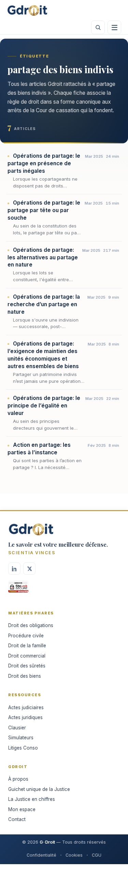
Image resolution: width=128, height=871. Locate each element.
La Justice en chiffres (31, 799)
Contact (17, 819)
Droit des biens (24, 676)
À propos (18, 779)
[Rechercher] (98, 27)
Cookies (74, 855)
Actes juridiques (25, 717)
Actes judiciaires (26, 707)
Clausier (17, 727)
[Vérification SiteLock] (18, 589)
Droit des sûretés (26, 665)
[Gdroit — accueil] (27, 10)
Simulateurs (20, 737)
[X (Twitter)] (29, 568)
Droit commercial (26, 656)
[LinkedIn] (14, 568)
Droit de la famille (27, 645)
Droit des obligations (30, 625)
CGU (96, 855)
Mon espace (21, 809)
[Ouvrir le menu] (114, 27)
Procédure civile (26, 635)
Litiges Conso (23, 748)
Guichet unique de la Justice (39, 789)
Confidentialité (41, 855)
